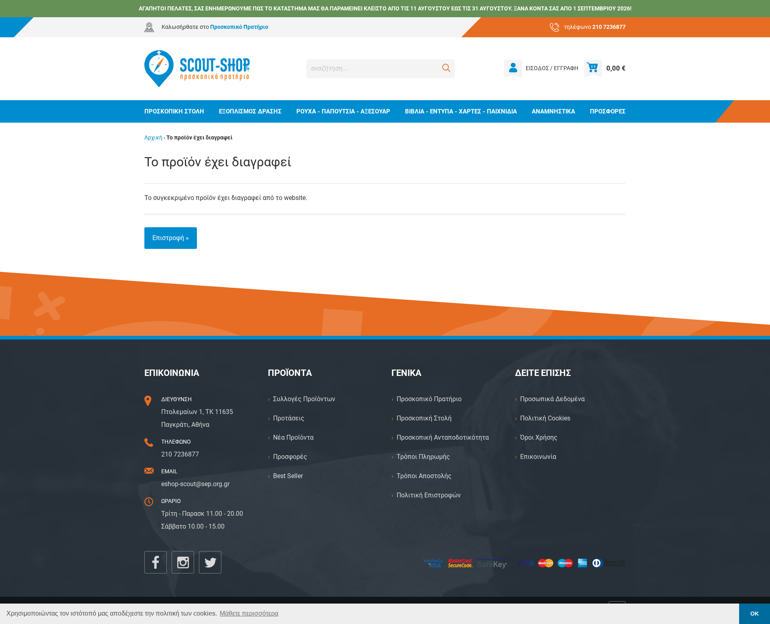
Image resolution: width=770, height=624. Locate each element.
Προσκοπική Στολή (424, 418)
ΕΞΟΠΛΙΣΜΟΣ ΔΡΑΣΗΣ (250, 111)
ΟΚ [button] (754, 613)
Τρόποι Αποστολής (424, 476)
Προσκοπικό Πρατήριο (429, 399)
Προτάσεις (288, 418)
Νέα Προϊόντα (293, 437)
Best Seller (288, 476)
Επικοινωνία (538, 456)
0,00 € (616, 68)
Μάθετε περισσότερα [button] (249, 613)
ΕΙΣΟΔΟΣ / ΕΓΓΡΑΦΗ (552, 68)
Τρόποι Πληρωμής (423, 456)
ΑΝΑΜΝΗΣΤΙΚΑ (553, 111)
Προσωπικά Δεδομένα (552, 399)
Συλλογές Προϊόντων (304, 399)
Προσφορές (290, 456)
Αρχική (153, 137)
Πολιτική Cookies (545, 418)
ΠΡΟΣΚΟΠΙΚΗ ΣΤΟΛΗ (174, 111)
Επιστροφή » (170, 238)
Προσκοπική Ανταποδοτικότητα (443, 437)
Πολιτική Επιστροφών (429, 495)
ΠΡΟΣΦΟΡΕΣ (608, 111)
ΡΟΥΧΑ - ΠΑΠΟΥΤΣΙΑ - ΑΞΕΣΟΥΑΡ (343, 111)
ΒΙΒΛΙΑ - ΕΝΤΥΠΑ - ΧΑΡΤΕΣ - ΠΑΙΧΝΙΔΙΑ (461, 111)
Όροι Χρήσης (538, 437)
